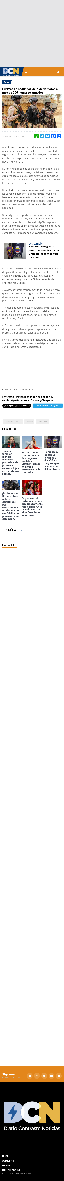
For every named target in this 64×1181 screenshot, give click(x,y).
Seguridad (42, 421)
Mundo (6, 82)
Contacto (6, 1165)
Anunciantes (7, 1160)
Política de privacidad (11, 1170)
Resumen (5, 1156)
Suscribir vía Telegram (48, 405)
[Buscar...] (60, 72)
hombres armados (13, 421)
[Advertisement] (32, 33)
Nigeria (30, 421)
